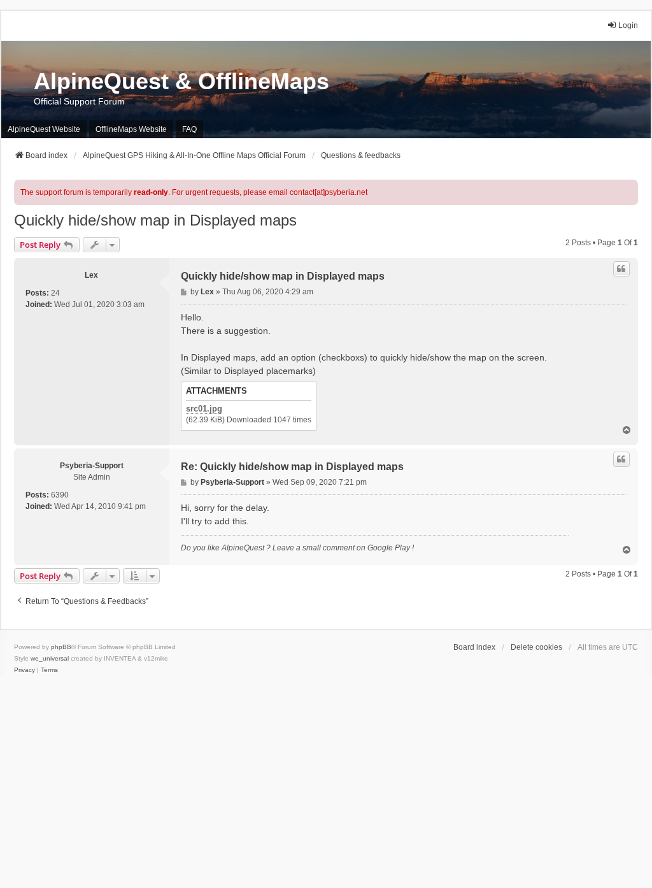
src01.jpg (204, 409)
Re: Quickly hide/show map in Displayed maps (292, 466)
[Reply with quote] (621, 268)
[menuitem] (24, 670)
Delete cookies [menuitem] (536, 647)
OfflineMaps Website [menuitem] (131, 129)
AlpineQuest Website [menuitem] (44, 129)
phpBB (61, 646)
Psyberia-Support (92, 465)
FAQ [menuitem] (189, 129)
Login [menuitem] (628, 25)
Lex (91, 275)
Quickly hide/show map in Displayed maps (155, 220)
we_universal (50, 658)
